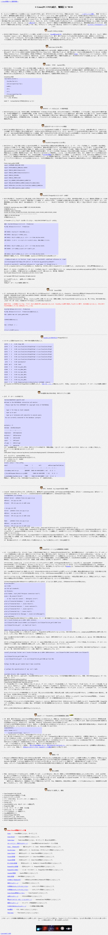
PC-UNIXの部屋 (12, 863)
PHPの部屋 (10, 876)
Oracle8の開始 (47, 154)
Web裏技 (10, 909)
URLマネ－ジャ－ (47, 384)
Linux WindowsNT (13, 846)
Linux (76, 54)
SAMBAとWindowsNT (14, 879)
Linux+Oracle (11, 853)
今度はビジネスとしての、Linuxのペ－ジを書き (37, 747)
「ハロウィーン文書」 (88, 14)
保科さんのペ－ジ (12, 883)
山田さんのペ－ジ (12, 896)
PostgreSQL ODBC (12, 870)
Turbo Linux (10, 840)
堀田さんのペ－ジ (12, 903)
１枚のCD (32, 23)
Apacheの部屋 (11, 873)
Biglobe (68, 566)
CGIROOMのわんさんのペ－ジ (16, 906)
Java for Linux (11, 850)
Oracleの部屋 (11, 856)
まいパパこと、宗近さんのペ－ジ (17, 843)
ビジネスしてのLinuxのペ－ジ (97, 24)
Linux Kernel (11, 837)
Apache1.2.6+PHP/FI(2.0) (50, 337)
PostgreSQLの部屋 (12, 866)
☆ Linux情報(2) (5, 1)
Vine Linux (10, 912)
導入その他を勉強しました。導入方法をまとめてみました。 (48, 745)
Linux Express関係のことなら (16, 893)
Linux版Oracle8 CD (55, 34)
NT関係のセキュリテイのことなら (17, 886)
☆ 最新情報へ (14, 1)
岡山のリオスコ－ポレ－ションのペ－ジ (19, 899)
